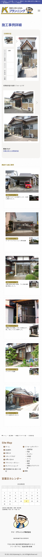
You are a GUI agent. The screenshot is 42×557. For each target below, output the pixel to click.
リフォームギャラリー (32, 447)
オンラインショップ (11, 466)
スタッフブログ (10, 456)
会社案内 (8, 450)
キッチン (29, 454)
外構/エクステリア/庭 (12, 195)
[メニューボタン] (39, 10)
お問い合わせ (9, 459)
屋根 (28, 461)
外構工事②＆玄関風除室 (11, 151)
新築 (26, 471)
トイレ (29, 459)
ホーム (7, 447)
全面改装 (29, 449)
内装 (28, 452)
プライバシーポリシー (12, 463)
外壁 (28, 463)
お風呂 (29, 456)
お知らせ (8, 453)
